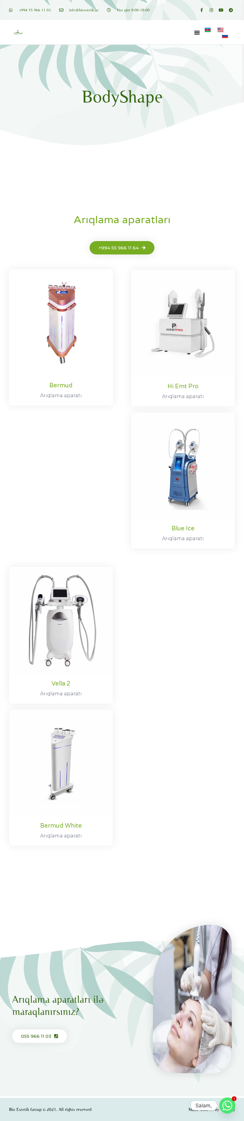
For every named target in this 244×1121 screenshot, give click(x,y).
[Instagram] (211, 10)
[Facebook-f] (201, 10)
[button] (197, 32)
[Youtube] (221, 10)
